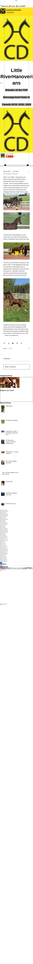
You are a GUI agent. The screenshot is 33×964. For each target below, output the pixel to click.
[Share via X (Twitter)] (8, 343)
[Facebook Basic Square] (16, 563)
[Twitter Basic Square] (16, 565)
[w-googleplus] (16, 620)
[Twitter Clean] (16, 603)
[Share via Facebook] (4, 343)
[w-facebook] (16, 585)
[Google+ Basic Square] (16, 567)
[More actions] (29, 171)
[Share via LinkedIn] (13, 343)
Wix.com (25, 568)
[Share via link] (17, 343)
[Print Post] (21, 343)
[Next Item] (16, 382)
